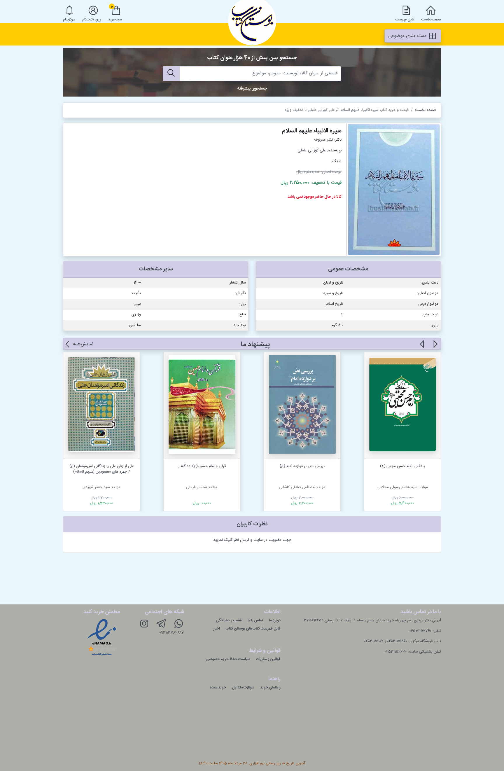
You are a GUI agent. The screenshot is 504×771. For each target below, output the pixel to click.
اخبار (216, 628)
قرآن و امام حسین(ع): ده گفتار (202, 466)
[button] (435, 347)
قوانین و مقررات (268, 659)
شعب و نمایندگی (229, 620)
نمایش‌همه (83, 344)
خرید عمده (218, 687)
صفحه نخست (425, 110)
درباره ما (275, 620)
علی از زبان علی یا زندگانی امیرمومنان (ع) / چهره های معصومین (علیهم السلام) (101, 469)
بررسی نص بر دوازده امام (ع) (302, 466)
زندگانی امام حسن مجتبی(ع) (402, 466)
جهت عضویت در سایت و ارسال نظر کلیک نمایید (252, 539)
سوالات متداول (243, 687)
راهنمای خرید (270, 687)
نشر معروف (323, 139)
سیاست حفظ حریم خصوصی (228, 659)
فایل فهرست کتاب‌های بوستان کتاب (253, 628)
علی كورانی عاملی (312, 150)
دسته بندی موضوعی (408, 36)
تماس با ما (255, 620)
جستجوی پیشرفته (252, 88)
